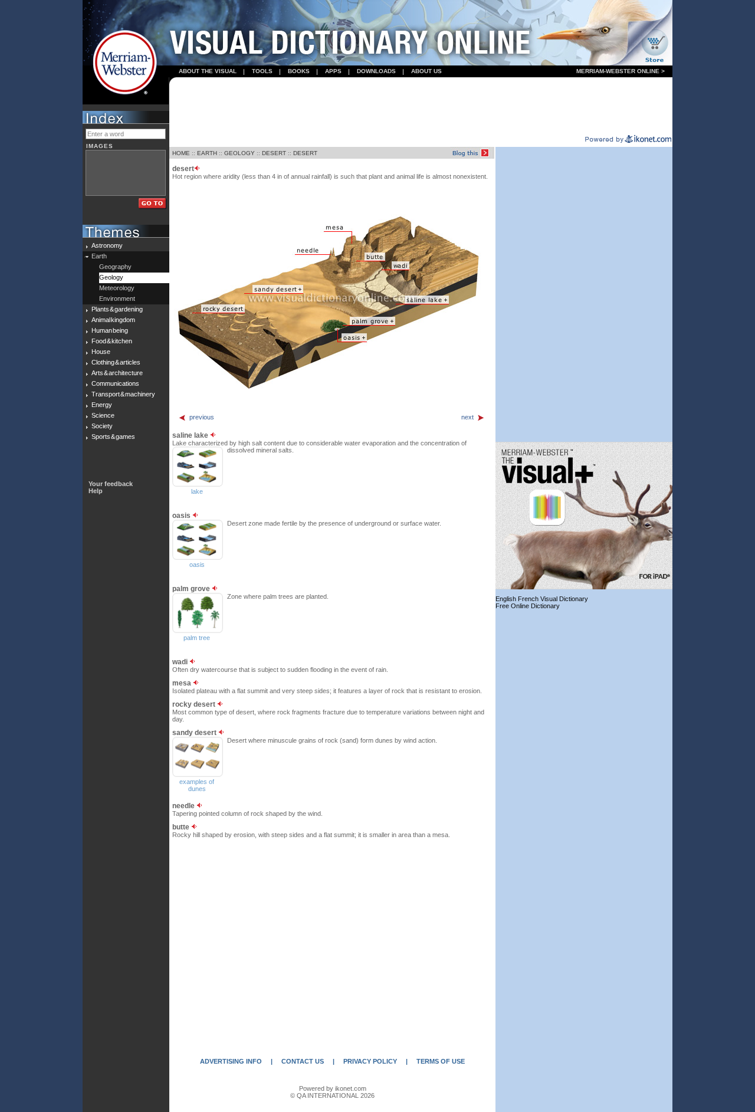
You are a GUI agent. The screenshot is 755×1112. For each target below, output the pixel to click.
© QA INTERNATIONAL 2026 (332, 1095)
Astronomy (107, 245)
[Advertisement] (421, 106)
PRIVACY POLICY (370, 1061)
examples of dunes (196, 785)
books (299, 71)
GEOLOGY (239, 153)
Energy (101, 404)
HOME (181, 153)
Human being (109, 330)
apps (333, 71)
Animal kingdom (113, 319)
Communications (115, 383)
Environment (117, 298)
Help (95, 490)
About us (426, 71)
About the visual (208, 71)
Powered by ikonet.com (332, 1088)
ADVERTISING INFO (231, 1061)
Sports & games (113, 436)
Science (102, 415)
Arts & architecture (117, 372)
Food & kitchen (111, 341)
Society (102, 425)
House (100, 351)
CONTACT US (302, 1061)
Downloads (376, 71)
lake (197, 491)
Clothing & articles (115, 362)
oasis (197, 564)
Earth (99, 256)
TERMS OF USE (440, 1061)
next (467, 417)
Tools (262, 71)
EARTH (207, 153)
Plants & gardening (117, 309)
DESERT (274, 153)
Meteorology (116, 287)
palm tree (196, 637)
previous (201, 417)
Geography (115, 266)
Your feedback (110, 483)
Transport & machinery (123, 394)
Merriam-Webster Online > (620, 71)
